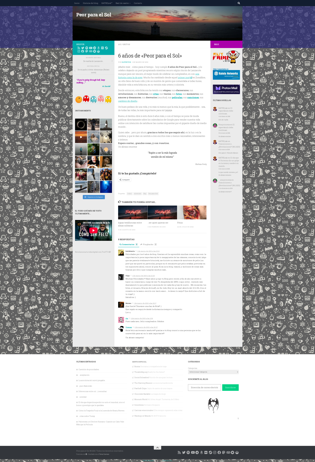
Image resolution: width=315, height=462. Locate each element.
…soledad (83, 397)
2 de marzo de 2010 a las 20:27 (146, 327)
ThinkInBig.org (140, 372)
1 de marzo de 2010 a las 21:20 (143, 276)
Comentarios (129, 244)
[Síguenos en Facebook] (82, 51)
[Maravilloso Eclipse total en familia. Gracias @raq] (81, 125)
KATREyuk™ (107, 3)
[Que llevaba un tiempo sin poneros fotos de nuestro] (106, 162)
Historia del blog (90, 3)
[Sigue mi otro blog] (98, 51)
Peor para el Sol (93, 14)
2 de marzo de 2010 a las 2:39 (142, 318)
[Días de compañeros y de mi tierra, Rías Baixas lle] (81, 174)
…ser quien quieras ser (158, 222)
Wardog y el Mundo (142, 416)
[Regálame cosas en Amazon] (98, 47)
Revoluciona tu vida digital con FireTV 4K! (93, 252)
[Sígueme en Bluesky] (82, 47)
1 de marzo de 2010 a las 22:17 (145, 303)
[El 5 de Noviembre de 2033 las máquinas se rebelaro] (93, 162)
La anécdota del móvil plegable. (92, 380)
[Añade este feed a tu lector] (78, 47)
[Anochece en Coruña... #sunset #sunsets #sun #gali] (81, 137)
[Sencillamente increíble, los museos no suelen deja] (93, 187)
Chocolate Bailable (142, 394)
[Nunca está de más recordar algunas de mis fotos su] (106, 187)
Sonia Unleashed (141, 377)
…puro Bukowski (85, 386)
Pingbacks (149, 244)
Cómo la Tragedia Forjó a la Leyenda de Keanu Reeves (101, 410)
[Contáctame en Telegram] (94, 47)
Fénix (180, 222)
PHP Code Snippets (148, 460)
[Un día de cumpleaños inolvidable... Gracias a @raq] (93, 174)
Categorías (192, 368)
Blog (144, 193)
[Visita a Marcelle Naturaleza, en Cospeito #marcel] (93, 125)
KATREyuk (126, 62)
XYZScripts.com (167, 460)
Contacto (138, 3)
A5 (119, 44)
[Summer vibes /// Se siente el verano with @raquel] (81, 149)
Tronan (129, 327)
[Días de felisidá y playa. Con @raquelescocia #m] (81, 187)
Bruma (137, 366)
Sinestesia (138, 405)
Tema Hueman (104, 454)
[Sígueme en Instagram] (78, 51)
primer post (184, 77)
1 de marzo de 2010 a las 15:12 (148, 251)
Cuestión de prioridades (89, 369)
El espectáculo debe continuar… (226, 111)
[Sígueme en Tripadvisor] (90, 51)
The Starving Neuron (143, 383)
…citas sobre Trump (87, 416)
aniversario (137, 193)
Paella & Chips (140, 388)
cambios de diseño (127, 101)
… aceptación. (84, 375)
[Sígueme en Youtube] (90, 47)
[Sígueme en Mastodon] (86, 51)
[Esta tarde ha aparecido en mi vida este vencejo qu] (81, 162)
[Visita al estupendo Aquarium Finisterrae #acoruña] (93, 137)
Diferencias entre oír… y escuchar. (93, 391)
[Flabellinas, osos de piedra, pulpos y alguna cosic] (93, 149)
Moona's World (140, 399)
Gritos (126, 44)
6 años (129, 193)
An (127, 318)
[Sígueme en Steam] (106, 47)
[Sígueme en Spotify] (86, 47)
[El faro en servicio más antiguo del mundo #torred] (106, 125)
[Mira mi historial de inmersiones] (94, 51)
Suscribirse (230, 387)
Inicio (76, 3)
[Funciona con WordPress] (86, 454)
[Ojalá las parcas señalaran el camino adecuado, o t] (106, 149)
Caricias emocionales (143, 410)
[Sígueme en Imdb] (102, 47)
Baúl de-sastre (122, 3)
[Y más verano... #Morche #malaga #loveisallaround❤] (106, 137)
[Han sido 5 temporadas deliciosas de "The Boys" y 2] (106, 174)
